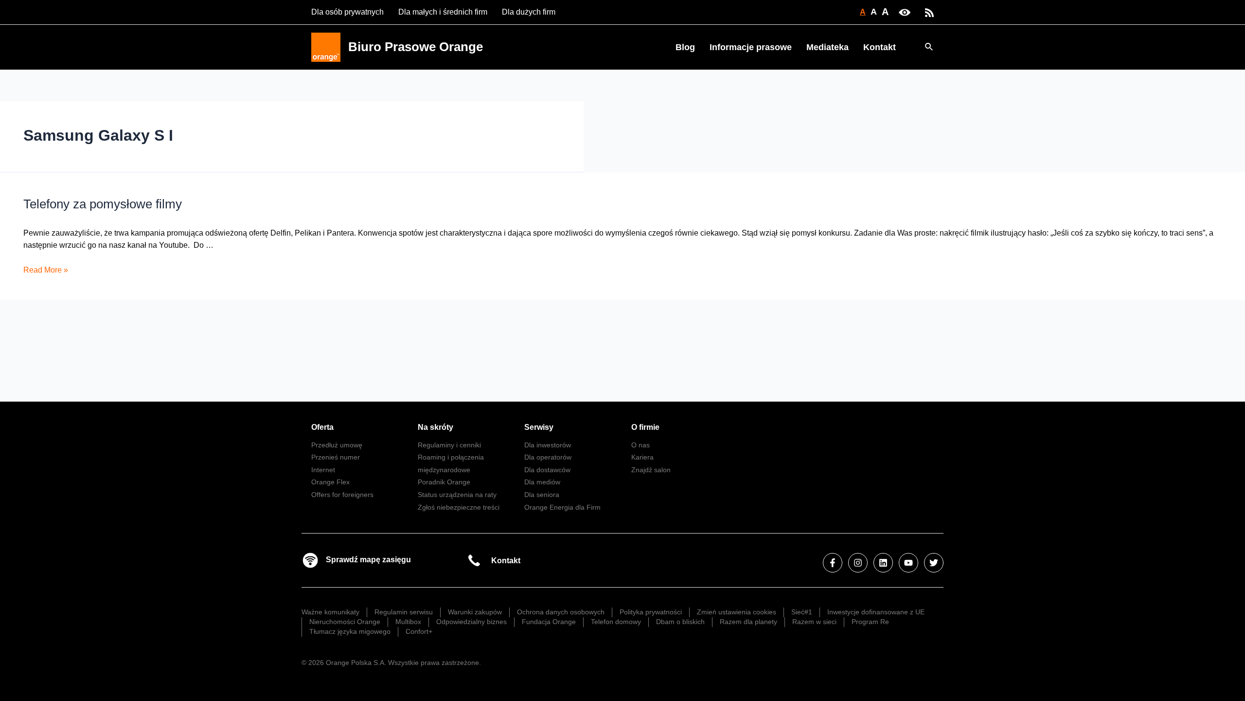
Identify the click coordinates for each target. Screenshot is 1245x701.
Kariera (642, 457)
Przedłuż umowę (336, 445)
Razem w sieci (814, 622)
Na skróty (435, 427)
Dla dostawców (547, 470)
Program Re (870, 622)
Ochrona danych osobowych (561, 612)
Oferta (322, 427)
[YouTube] (908, 562)
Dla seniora (541, 494)
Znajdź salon (651, 470)
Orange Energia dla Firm (562, 507)
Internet (323, 470)
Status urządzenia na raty (457, 494)
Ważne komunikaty (330, 612)
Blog (685, 47)
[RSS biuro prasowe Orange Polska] (929, 12)
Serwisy (538, 427)
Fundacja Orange (549, 622)
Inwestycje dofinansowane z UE (876, 612)
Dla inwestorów (547, 445)
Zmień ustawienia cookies (736, 612)
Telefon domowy (616, 622)
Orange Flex (330, 482)
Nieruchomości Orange (344, 622)
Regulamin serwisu (403, 612)
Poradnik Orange (444, 482)
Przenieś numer (335, 457)
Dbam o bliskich (680, 622)
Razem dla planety (748, 622)
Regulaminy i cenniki (449, 445)
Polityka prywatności (651, 612)
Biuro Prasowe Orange (415, 46)
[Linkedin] (883, 562)
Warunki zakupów (475, 612)
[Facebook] (832, 562)
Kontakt (879, 47)
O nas (640, 445)
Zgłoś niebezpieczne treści (458, 507)
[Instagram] (858, 562)
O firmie (645, 427)
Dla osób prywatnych (347, 12)
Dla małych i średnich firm (442, 12)
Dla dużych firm (528, 12)
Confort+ (419, 631)
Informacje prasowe (751, 47)
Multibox (408, 622)
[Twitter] (933, 562)
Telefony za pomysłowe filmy (102, 204)
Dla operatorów (547, 457)
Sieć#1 (801, 612)
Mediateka (827, 47)
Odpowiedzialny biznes (471, 622)
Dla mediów (542, 482)
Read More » (45, 270)
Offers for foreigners (342, 494)
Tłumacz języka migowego (350, 631)
